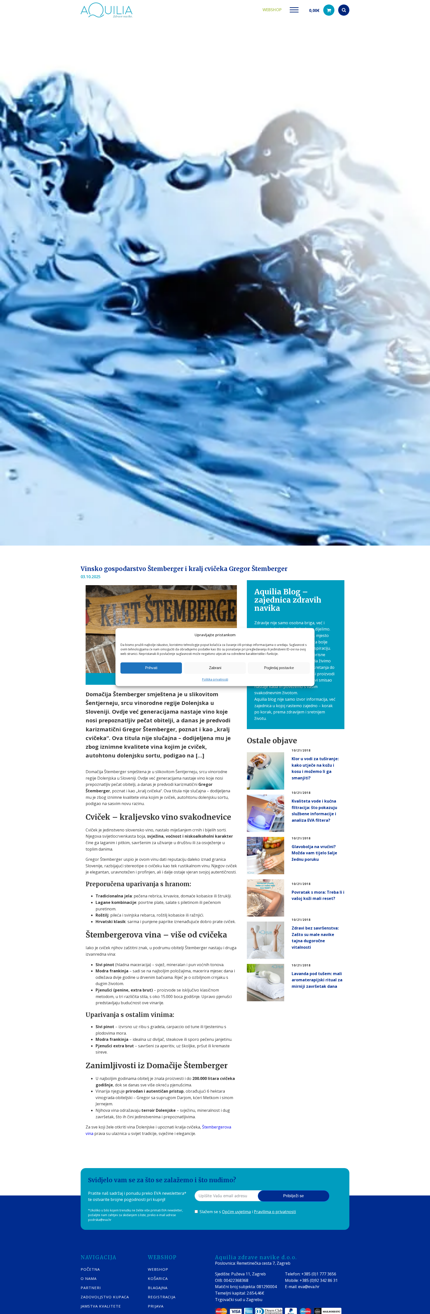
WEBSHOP (158, 1269)
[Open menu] (294, 10)
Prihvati (151, 668)
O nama (89, 1278)
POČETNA (90, 1269)
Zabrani (215, 668)
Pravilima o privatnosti (275, 1211)
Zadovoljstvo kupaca (105, 1296)
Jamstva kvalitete (101, 1306)
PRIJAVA (155, 1306)
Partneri (91, 1287)
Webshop (272, 9)
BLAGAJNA (157, 1287)
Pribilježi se (293, 1196)
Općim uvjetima (236, 1211)
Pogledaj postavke (279, 668)
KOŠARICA (158, 1278)
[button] (321, 10)
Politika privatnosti (215, 679)
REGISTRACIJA (161, 1296)
